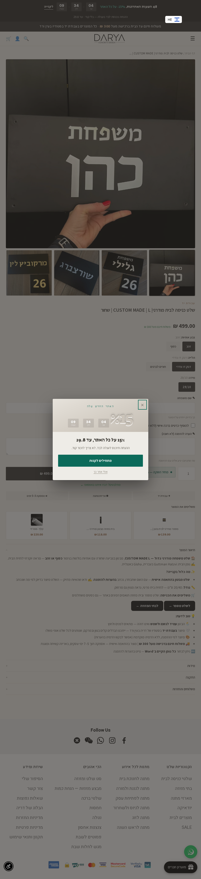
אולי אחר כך (101, 472)
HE (170, 19)
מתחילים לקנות (100, 460)
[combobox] (173, 19)
